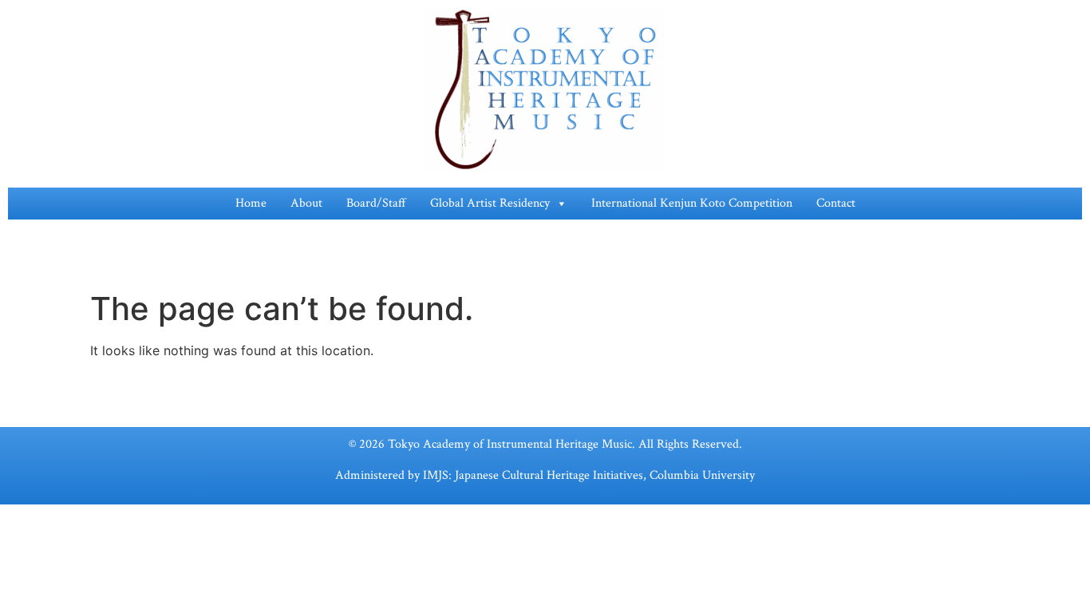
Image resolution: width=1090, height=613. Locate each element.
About (306, 203)
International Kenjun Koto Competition (691, 203)
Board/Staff (376, 203)
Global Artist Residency (490, 203)
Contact (835, 203)
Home (251, 203)
